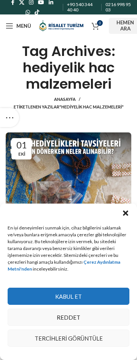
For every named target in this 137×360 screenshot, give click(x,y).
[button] (125, 213)
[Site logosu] (61, 25)
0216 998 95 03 (118, 7)
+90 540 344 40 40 (79, 7)
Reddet (68, 317)
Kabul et (68, 296)
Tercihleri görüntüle (69, 338)
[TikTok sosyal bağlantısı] (36, 12)
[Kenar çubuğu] (9, 117)
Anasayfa (65, 99)
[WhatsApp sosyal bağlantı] (27, 12)
